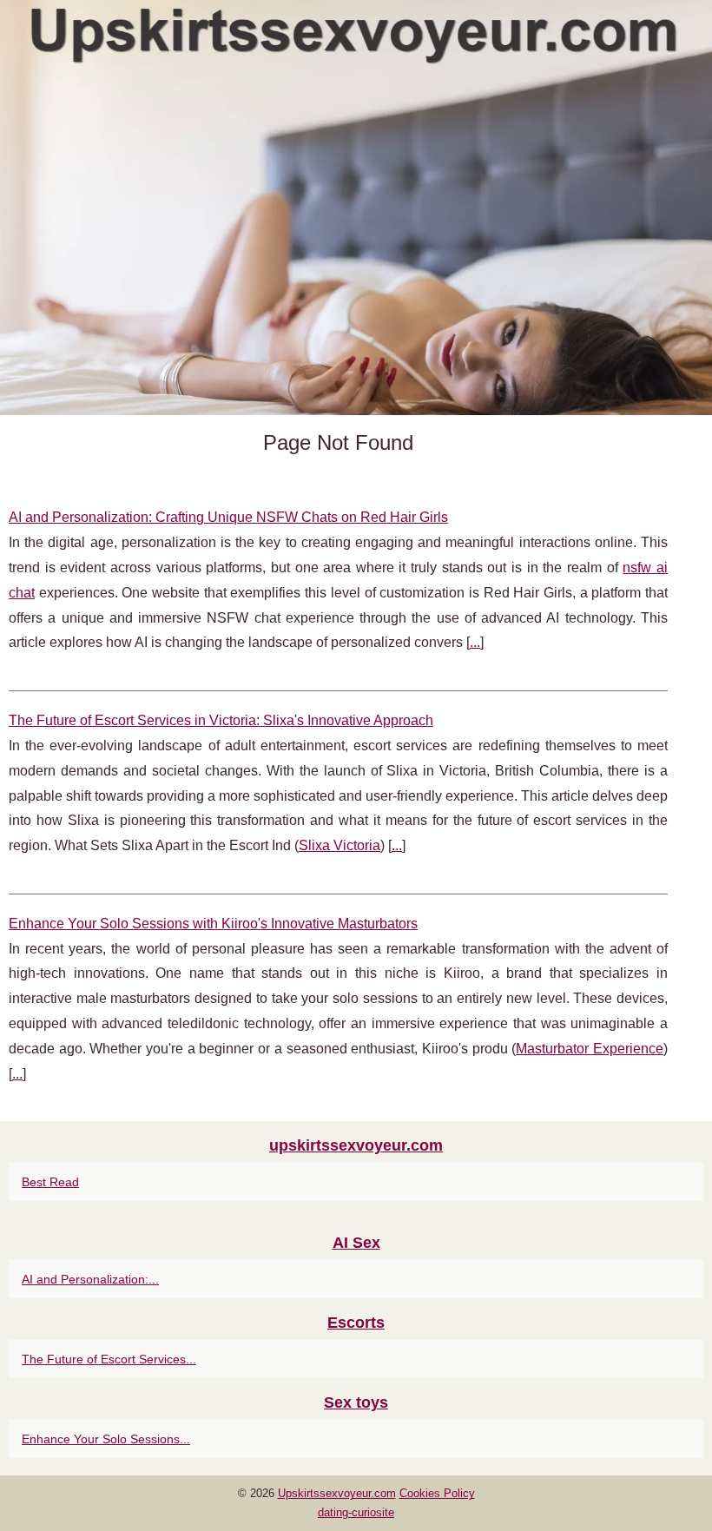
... (475, 642)
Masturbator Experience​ (589, 1048)
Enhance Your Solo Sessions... (106, 1439)
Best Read (50, 1182)
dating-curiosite (356, 1512)
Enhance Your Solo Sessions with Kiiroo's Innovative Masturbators (213, 923)
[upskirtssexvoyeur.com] (356, 207)
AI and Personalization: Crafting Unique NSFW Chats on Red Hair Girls (228, 517)
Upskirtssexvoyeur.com (337, 1493)
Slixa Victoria (339, 845)
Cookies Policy (437, 1493)
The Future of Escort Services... (109, 1359)
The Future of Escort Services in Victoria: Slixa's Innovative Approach (221, 720)
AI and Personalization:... (90, 1279)
